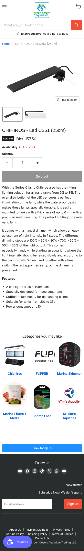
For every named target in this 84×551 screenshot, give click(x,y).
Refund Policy (15, 534)
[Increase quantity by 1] (37, 162)
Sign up (73, 504)
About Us (15, 529)
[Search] (76, 25)
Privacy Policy (61, 529)
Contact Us (42, 538)
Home (6, 43)
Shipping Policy (37, 534)
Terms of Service (62, 534)
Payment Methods (37, 529)
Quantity (7, 153)
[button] (12, 114)
